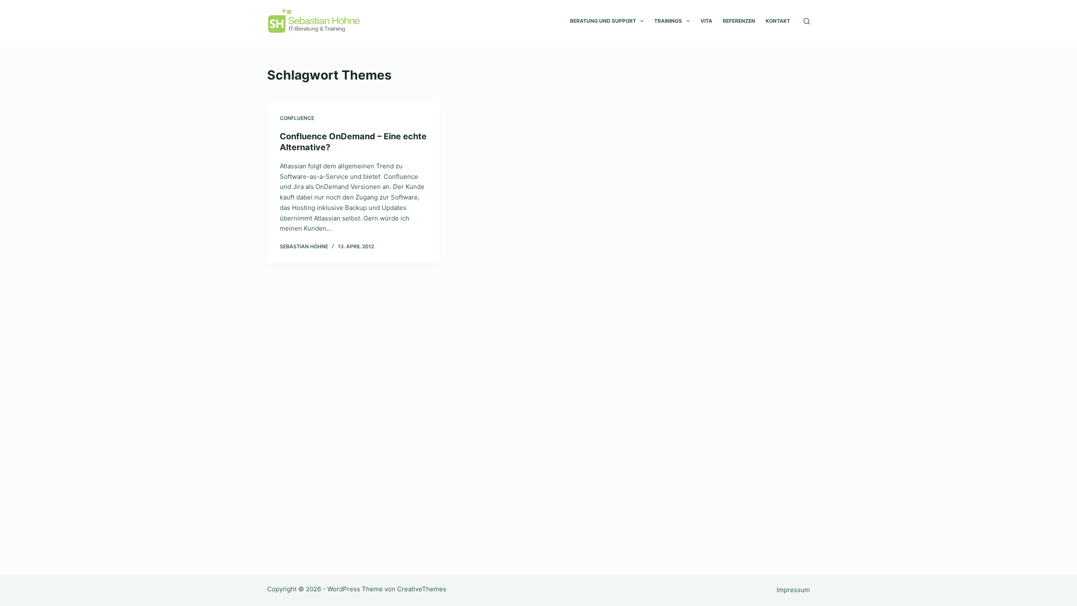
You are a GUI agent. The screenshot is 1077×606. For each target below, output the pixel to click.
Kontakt (778, 21)
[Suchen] (807, 21)
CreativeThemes (421, 589)
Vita (706, 21)
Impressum (793, 590)
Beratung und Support (603, 21)
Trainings (668, 21)
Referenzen (739, 21)
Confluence (297, 118)
